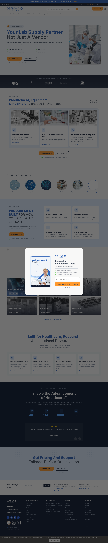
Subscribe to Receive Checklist (68, 284)
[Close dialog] (8, 249)
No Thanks (67, 287)
